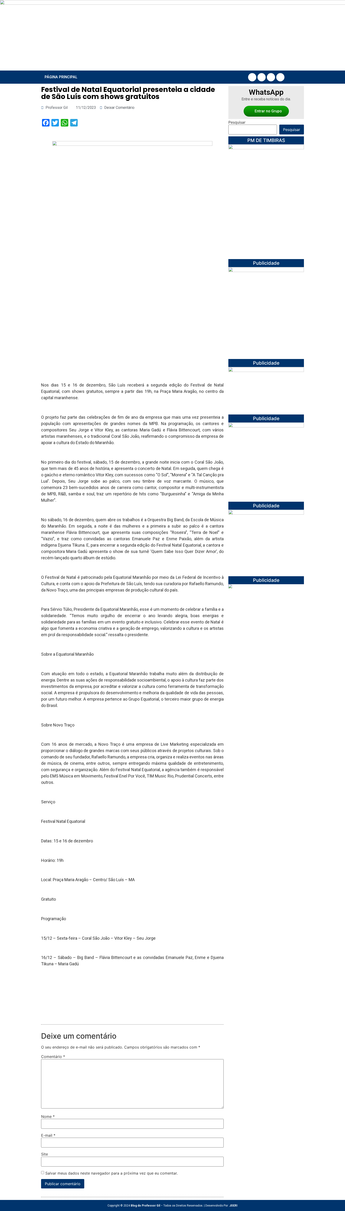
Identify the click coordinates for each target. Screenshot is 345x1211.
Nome (48, 1116)
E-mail (48, 1135)
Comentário (53, 1056)
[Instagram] (261, 77)
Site (44, 1154)
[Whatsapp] (280, 77)
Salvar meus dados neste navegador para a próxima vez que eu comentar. (111, 1173)
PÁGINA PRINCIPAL (61, 77)
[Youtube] (271, 77)
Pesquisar (236, 122)
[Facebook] (252, 77)
